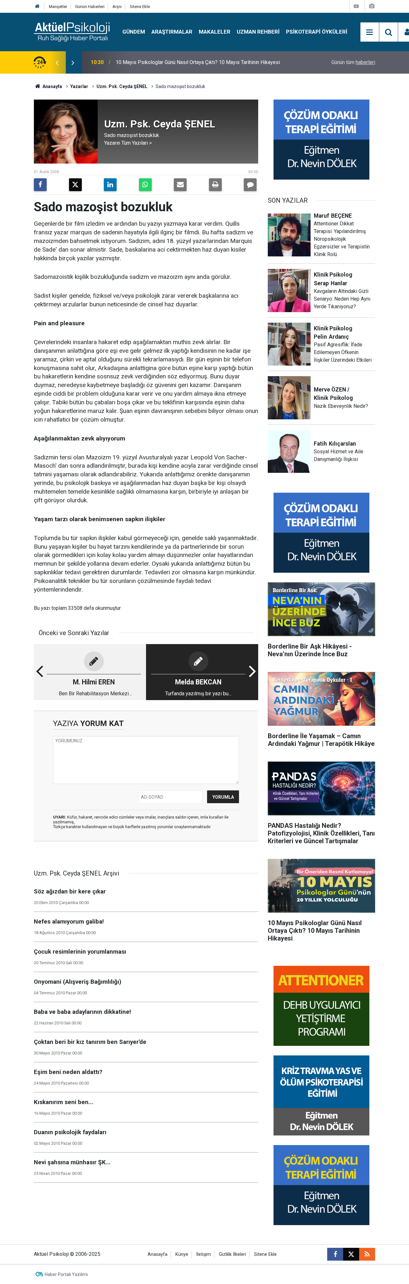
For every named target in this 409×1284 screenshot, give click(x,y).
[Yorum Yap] (250, 184)
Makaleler (214, 31)
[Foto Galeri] (371, 6)
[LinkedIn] (110, 184)
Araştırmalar (171, 31)
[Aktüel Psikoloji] (72, 31)
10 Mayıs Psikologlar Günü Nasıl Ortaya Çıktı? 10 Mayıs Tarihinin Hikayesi (198, 62)
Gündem (133, 31)
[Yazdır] (215, 184)
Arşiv (117, 6)
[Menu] (369, 32)
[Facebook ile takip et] (335, 1254)
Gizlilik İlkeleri (232, 1254)
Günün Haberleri (89, 6)
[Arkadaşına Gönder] (180, 184)
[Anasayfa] (37, 6)
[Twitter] (75, 184)
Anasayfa (52, 86)
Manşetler (58, 6)
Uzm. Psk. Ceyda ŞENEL (121, 86)
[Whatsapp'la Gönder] (145, 184)
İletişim (203, 1254)
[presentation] (57, 62)
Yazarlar (79, 86)
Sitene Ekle (140, 6)
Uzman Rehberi (258, 31)
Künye (181, 1254)
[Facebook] (40, 184)
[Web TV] (356, 6)
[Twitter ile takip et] (351, 1254)
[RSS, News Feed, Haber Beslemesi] (367, 1254)
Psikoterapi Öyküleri (316, 31)
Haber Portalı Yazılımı (66, 1274)
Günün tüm (353, 62)
